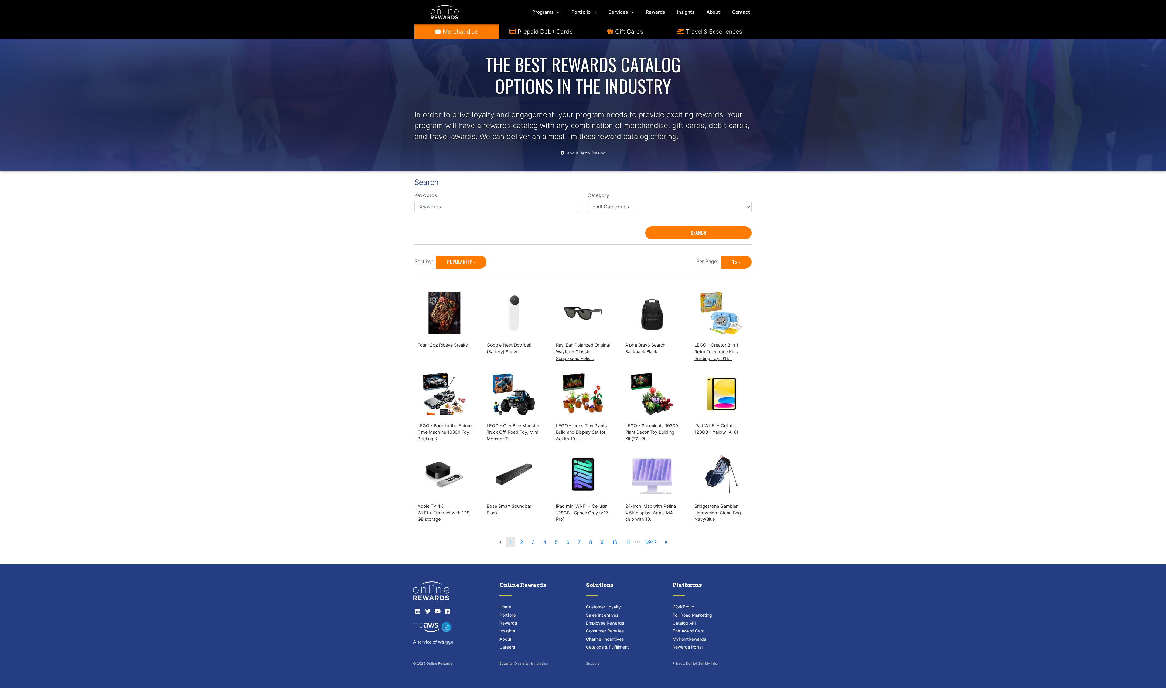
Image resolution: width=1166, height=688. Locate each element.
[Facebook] (447, 611)
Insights (685, 12)
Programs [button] (543, 12)
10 (614, 542)
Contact (741, 12)
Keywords (425, 195)
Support (592, 663)
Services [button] (618, 12)
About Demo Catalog (586, 153)
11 (628, 542)
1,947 (651, 542)
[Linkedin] (418, 611)
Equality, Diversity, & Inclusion (523, 663)
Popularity (459, 262)
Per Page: (708, 261)
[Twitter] (427, 611)
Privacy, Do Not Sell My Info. (695, 663)
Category (598, 195)
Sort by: (425, 261)
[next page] (666, 542)
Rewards (655, 12)
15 (734, 262)
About (713, 12)
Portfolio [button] (581, 12)
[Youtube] (437, 611)
